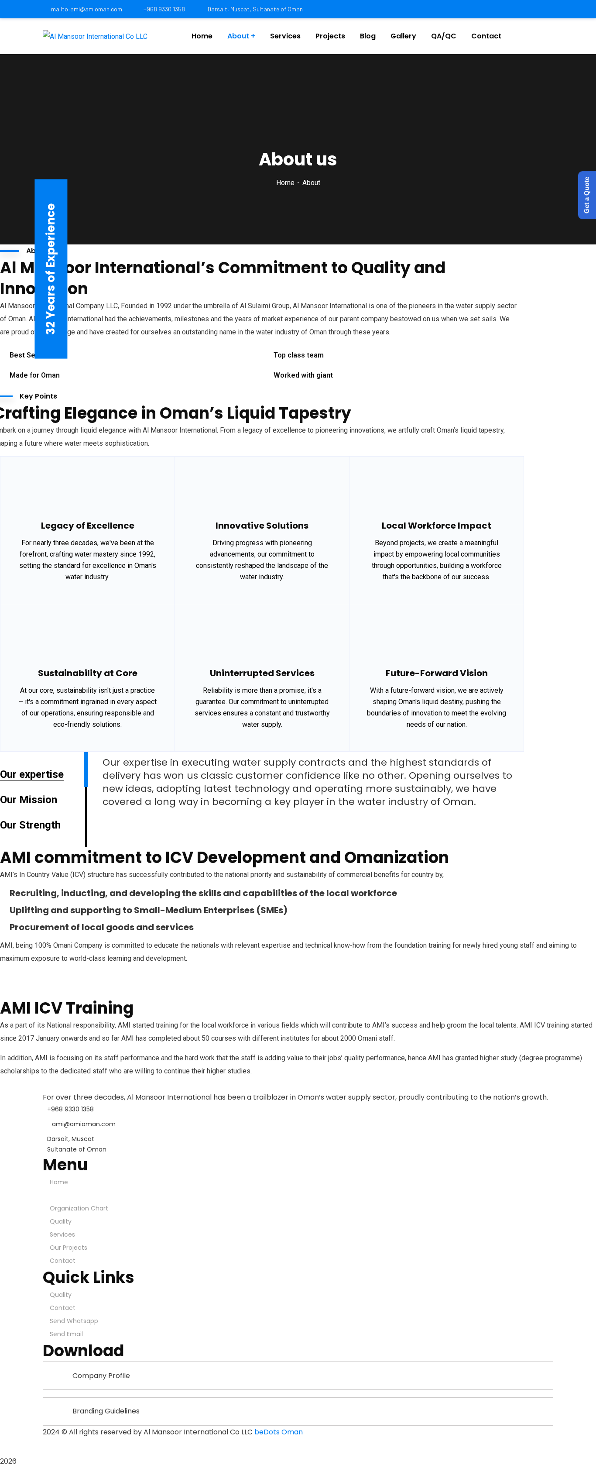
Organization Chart (79, 1208)
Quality (61, 1221)
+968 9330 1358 (164, 9)
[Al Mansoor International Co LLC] (95, 36)
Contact (62, 1260)
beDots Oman (278, 1432)
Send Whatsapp (74, 1321)
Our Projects (68, 1247)
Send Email (66, 1334)
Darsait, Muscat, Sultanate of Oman (254, 9)
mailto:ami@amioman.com (86, 9)
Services (62, 1234)
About (62, 1195)
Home (285, 183)
